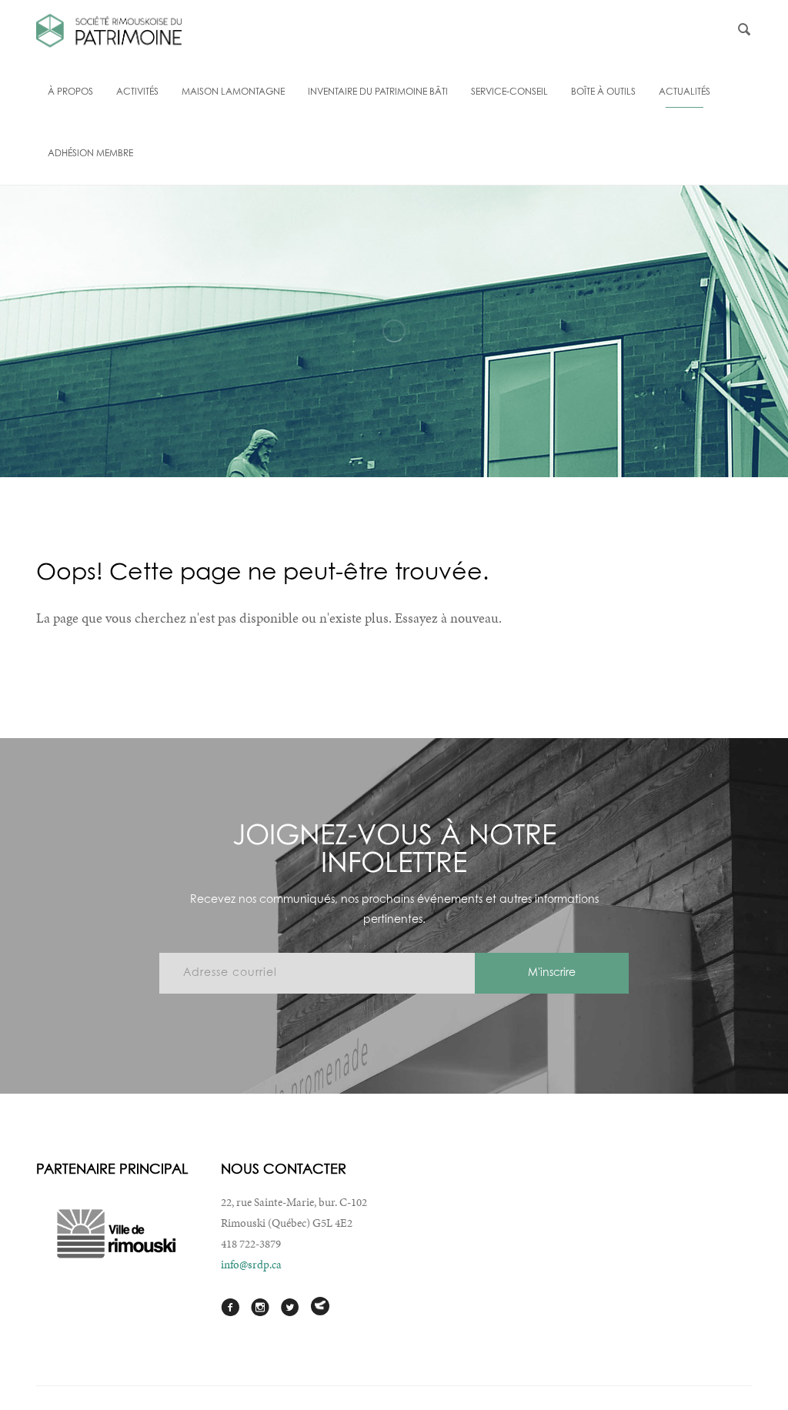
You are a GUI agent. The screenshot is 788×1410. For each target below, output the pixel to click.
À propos (70, 92)
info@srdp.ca (251, 1264)
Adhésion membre (90, 154)
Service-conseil (509, 92)
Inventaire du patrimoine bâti (378, 92)
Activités (137, 92)
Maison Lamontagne (233, 92)
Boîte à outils (603, 92)
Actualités (684, 92)
